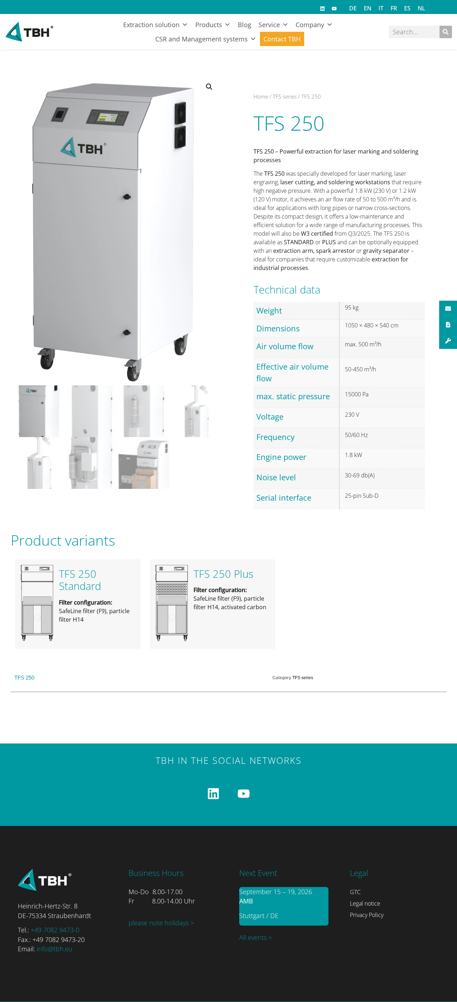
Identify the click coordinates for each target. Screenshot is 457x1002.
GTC (355, 892)
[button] (209, 86)
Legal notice (365, 903)
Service (269, 24)
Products (208, 24)
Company (310, 24)
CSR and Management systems (201, 39)
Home (260, 96)
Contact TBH (282, 39)
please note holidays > (161, 922)
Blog (244, 24)
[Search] (446, 32)
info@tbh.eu (54, 949)
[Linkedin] (322, 9)
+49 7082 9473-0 (55, 930)
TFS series (285, 96)
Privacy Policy (366, 915)
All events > (255, 937)
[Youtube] (334, 9)
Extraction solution (151, 24)
